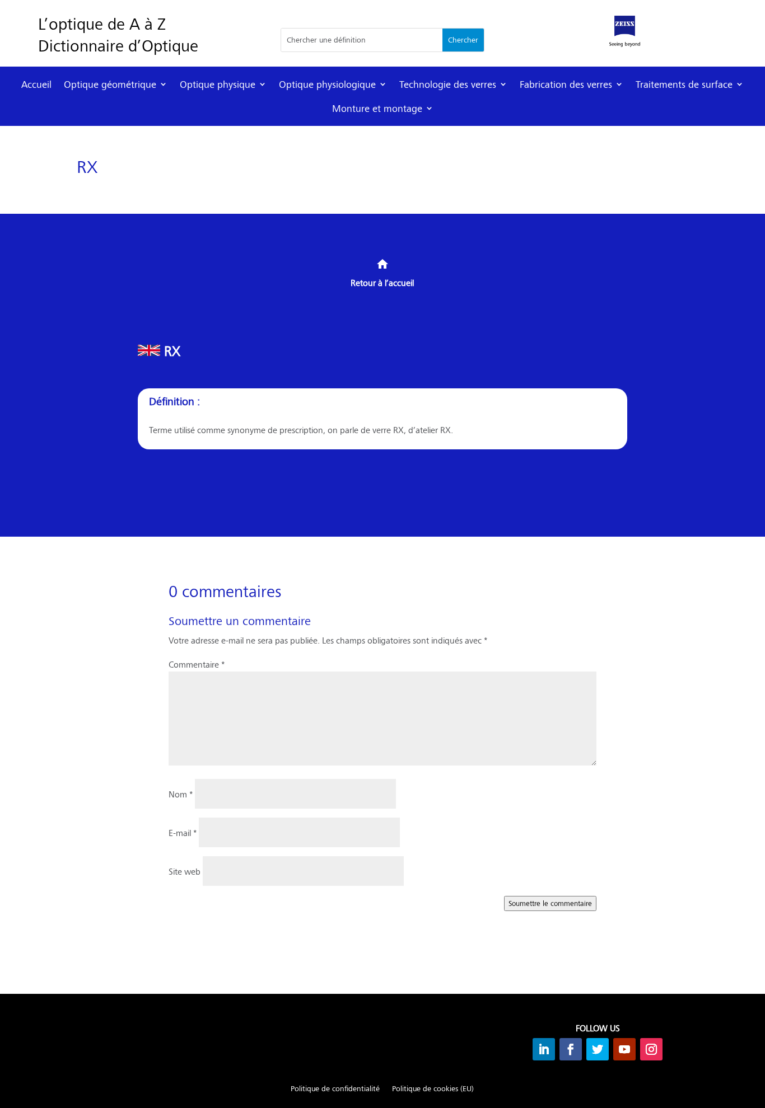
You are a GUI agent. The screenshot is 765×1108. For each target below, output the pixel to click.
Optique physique (217, 84)
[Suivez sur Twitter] (597, 1049)
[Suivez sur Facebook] (570, 1049)
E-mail (183, 832)
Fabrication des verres (566, 84)
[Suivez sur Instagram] (651, 1049)
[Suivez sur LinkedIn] (544, 1049)
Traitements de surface (684, 84)
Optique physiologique (327, 84)
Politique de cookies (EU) (433, 1088)
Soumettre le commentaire (550, 903)
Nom (181, 794)
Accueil (36, 84)
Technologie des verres (447, 84)
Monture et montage (377, 108)
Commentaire (197, 664)
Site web (184, 871)
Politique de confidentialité (335, 1088)
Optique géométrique (110, 84)
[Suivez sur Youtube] (624, 1049)
